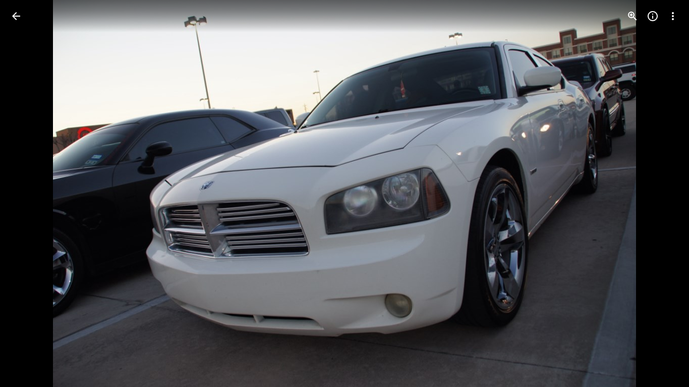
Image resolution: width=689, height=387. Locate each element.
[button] (28, 193)
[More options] (673, 16)
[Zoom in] (632, 16)
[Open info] (653, 16)
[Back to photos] (16, 16)
